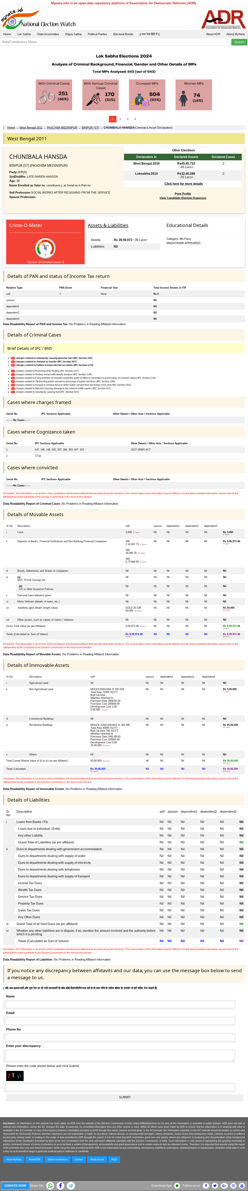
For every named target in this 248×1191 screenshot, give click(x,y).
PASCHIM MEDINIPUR (62, 127)
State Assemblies (48, 34)
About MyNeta (235, 34)
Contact (79, 1159)
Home (7, 34)
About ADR (213, 34)
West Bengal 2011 (31, 127)
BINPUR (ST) (90, 127)
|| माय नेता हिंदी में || (150, 34)
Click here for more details (183, 183)
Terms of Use (97, 1159)
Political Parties (97, 34)
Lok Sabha (24, 34)
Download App (161, 1185)
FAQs (114, 1159)
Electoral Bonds (123, 34)
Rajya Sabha (73, 34)
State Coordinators (57, 1159)
